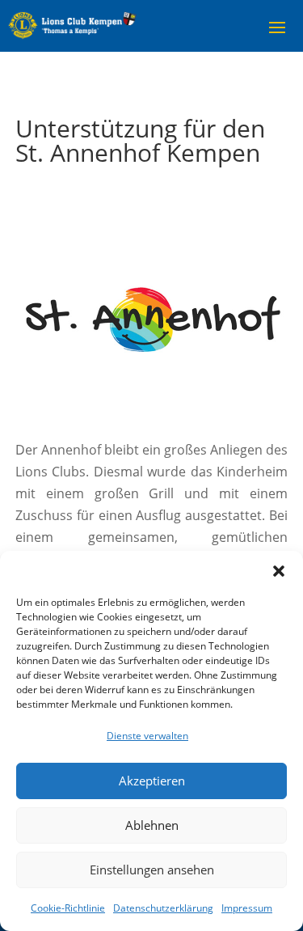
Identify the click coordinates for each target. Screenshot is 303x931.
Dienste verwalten (147, 736)
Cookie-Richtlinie (68, 908)
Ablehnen (152, 825)
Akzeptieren (152, 780)
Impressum (246, 908)
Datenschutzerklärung (163, 908)
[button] (279, 571)
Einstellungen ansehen (152, 869)
